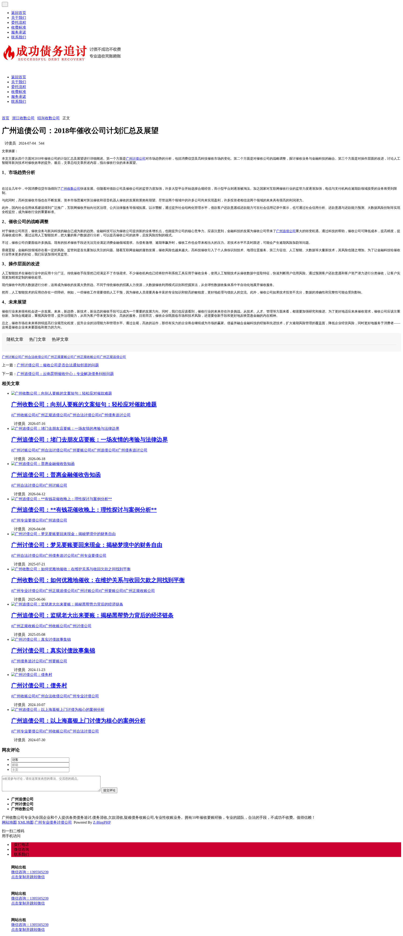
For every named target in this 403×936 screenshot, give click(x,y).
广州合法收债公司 (34, 357)
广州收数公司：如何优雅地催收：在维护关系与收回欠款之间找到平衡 (98, 580)
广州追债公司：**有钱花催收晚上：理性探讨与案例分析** (84, 510)
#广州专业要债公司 (27, 520)
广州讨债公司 (136, 158)
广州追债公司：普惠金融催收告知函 (56, 475)
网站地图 (9, 822)
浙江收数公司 (23, 118)
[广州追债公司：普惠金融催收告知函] (43, 464)
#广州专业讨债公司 (27, 591)
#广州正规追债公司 (51, 415)
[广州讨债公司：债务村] (31, 675)
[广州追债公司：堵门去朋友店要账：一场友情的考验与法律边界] (65, 428)
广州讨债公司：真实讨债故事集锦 (53, 650)
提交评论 (109, 790)
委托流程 (18, 22)
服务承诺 (18, 32)
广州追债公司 (286, 231)
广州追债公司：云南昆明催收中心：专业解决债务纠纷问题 (65, 374)
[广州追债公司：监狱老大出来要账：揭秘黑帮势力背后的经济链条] (67, 604)
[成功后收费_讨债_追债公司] (62, 61)
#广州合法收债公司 (51, 696)
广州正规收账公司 (87, 357)
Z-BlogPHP (102, 822)
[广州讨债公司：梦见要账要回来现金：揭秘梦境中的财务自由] (63, 534)
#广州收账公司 (23, 415)
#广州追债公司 (103, 450)
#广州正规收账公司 (139, 591)
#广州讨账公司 (23, 450)
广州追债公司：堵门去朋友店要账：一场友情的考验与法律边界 (89, 440)
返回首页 (18, 13)
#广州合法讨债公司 (83, 415)
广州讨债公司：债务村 (39, 685)
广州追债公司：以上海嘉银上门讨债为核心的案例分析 (78, 721)
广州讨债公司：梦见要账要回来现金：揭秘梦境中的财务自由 (86, 545)
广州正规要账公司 (61, 357)
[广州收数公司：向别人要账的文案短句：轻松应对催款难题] (61, 393)
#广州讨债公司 (79, 626)
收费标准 (18, 27)
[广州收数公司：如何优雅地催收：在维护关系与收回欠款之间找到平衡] (71, 569)
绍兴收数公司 (48, 118)
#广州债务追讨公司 (115, 415)
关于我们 (18, 18)
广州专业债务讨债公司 (53, 822)
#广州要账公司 (79, 450)
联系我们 (18, 37)
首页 (5, 118)
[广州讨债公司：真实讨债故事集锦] (41, 639)
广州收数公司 (70, 188)
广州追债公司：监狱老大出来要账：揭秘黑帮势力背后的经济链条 (92, 615)
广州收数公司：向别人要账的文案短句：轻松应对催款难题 (84, 404)
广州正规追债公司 (113, 357)
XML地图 (26, 822)
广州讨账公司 (11, 357)
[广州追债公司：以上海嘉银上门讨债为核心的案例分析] (57, 710)
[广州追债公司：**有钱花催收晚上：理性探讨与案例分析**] (61, 499)
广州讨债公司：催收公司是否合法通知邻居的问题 (58, 365)
